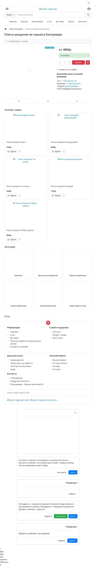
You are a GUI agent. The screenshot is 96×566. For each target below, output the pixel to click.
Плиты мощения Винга (16, 142)
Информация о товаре (18, 41)
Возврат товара (59, 335)
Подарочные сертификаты (21, 363)
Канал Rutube (37, 21)
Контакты (82, 21)
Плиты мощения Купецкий (62, 186)
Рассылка (56, 369)
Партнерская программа (20, 366)
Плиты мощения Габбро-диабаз (20, 230)
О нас (49, 21)
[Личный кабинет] (89, 3)
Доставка (60, 21)
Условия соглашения (19, 346)
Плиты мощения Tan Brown (18, 186)
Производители (17, 360)
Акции (12, 369)
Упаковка (14, 332)
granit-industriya (71, 86)
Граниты (24, 21)
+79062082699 (16, 378)
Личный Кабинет (59, 360)
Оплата (71, 21)
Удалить (72, 540)
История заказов (59, 363)
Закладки (56, 366)
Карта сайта (57, 338)
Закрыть (72, 494)
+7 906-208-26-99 (73, 83)
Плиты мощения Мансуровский (64, 142)
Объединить (61, 516)
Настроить (61, 472)
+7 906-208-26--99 (68, 81)
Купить (73, 472)
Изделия (12, 21)
